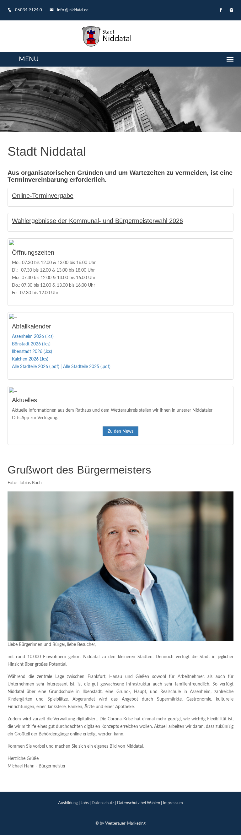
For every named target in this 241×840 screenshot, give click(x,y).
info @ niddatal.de (72, 10)
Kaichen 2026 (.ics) (30, 359)
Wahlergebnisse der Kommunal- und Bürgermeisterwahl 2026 (97, 220)
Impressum (173, 803)
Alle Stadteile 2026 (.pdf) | (37, 367)
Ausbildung (68, 803)
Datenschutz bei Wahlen (138, 803)
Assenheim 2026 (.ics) (33, 336)
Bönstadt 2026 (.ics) (31, 344)
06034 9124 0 (28, 10)
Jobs (85, 803)
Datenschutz (103, 803)
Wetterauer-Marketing (125, 823)
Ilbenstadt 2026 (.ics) (32, 352)
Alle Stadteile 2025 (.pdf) (86, 367)
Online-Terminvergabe (42, 195)
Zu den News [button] (120, 431)
